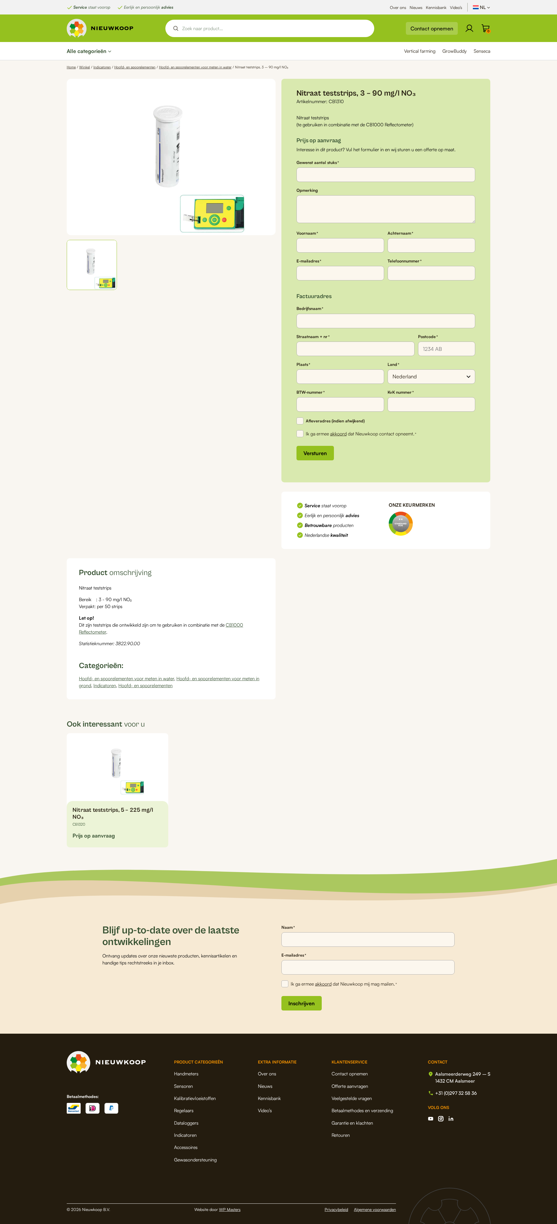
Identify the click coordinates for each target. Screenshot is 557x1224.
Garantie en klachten (352, 1123)
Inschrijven (301, 1003)
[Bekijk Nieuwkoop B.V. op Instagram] (441, 1118)
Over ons (398, 7)
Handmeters (186, 1074)
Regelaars (183, 1110)
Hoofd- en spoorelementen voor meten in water (195, 67)
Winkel (84, 67)
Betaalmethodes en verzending (362, 1110)
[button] (92, 265)
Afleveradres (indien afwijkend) (335, 420)
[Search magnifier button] (175, 28)
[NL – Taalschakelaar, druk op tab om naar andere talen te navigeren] (481, 7)
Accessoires (186, 1147)
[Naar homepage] (100, 28)
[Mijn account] (469, 28)
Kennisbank (436, 7)
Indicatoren (102, 67)
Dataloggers (186, 1123)
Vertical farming (419, 51)
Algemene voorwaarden (375, 1209)
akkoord (338, 434)
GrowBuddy (454, 51)
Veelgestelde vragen (352, 1098)
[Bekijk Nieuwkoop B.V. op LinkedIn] (451, 1118)
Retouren (341, 1135)
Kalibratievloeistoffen (195, 1098)
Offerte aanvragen (350, 1086)
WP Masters (229, 1209)
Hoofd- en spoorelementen (134, 67)
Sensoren (183, 1086)
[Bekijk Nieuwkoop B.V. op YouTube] (430, 1118)
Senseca (482, 51)
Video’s (456, 7)
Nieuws (416, 7)
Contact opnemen (431, 28)
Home (71, 67)
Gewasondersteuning (195, 1160)
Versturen (315, 453)
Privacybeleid (336, 1209)
